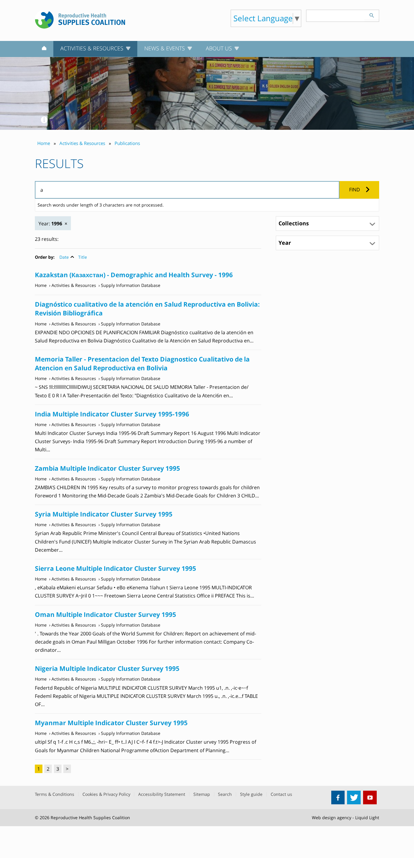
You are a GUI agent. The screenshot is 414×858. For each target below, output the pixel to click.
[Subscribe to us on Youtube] (370, 797)
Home (41, 285)
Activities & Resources (74, 285)
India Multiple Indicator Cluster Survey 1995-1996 (112, 414)
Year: (50, 223)
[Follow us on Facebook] (338, 797)
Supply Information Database (130, 285)
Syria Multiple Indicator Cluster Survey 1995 (103, 514)
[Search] (371, 14)
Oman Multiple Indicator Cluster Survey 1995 (105, 614)
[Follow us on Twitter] (354, 797)
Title (82, 257)
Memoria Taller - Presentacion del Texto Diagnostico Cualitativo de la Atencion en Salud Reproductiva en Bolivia (142, 363)
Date (64, 257)
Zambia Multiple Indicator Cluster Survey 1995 (107, 468)
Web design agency (331, 817)
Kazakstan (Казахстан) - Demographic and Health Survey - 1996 (134, 275)
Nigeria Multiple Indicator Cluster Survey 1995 (107, 668)
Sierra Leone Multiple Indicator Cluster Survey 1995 (115, 568)
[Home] (44, 49)
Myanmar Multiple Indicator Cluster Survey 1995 (111, 722)
